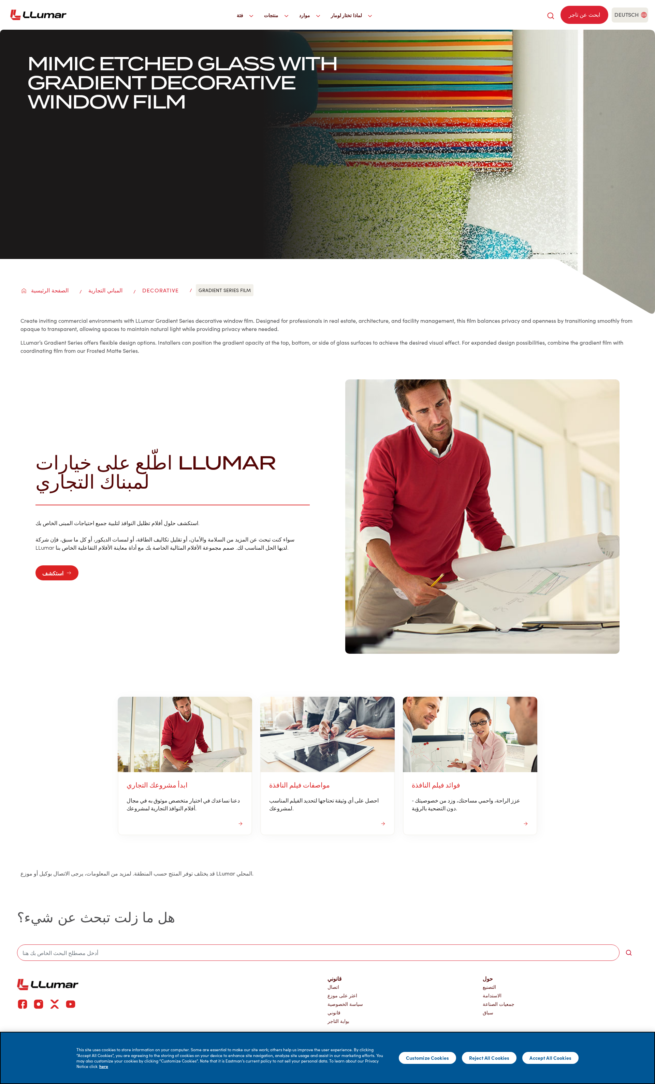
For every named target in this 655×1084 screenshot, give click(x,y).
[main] (327, 1058)
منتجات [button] (272, 15)
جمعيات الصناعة (498, 1004)
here (103, 1066)
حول (488, 978)
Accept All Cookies (550, 1057)
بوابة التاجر (338, 1021)
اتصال (333, 987)
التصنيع (489, 987)
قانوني (334, 1012)
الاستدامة (492, 995)
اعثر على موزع (342, 995)
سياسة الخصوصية (345, 1004)
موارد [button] (305, 15)
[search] (550, 15)
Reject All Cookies (489, 1057)
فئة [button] (241, 15)
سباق (488, 1012)
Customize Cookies (427, 1057)
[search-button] (629, 952)
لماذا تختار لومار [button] (347, 15)
